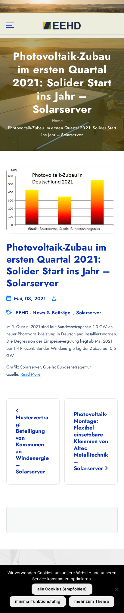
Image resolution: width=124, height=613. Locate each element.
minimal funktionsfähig (37, 601)
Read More (30, 374)
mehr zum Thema (91, 601)
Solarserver (88, 312)
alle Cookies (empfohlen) (62, 589)
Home (57, 121)
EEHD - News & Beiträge (43, 312)
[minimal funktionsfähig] (116, 589)
